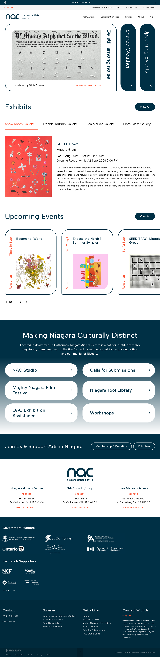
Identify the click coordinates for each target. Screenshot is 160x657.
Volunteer (131, 8)
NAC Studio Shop (91, 633)
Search (30, 655)
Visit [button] (152, 17)
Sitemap (39, 655)
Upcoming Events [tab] (147, 51)
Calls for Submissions (112, 370)
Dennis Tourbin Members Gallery (59, 616)
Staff (48, 655)
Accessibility (19, 655)
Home (85, 616)
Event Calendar (90, 626)
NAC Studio (24, 370)
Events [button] (128, 17)
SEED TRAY (67, 144)
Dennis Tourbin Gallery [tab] (60, 124)
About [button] (141, 17)
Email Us (7, 621)
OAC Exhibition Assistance (28, 412)
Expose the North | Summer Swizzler (87, 241)
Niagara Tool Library (111, 390)
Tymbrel (152, 652)
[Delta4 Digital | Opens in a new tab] (13, 650)
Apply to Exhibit (90, 619)
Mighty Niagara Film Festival (33, 390)
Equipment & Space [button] (110, 17)
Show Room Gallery (52, 619)
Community (150, 8)
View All (145, 106)
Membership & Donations (105, 8)
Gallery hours (25, 507)
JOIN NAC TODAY (78, 3)
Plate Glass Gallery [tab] (137, 124)
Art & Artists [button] (89, 17)
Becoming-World (29, 239)
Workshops (102, 413)
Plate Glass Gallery (52, 623)
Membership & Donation (111, 446)
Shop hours (78, 507)
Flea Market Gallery (86, 85)
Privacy (8, 655)
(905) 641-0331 (10, 616)
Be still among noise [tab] (109, 54)
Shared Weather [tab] (128, 49)
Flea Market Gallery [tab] (100, 124)
